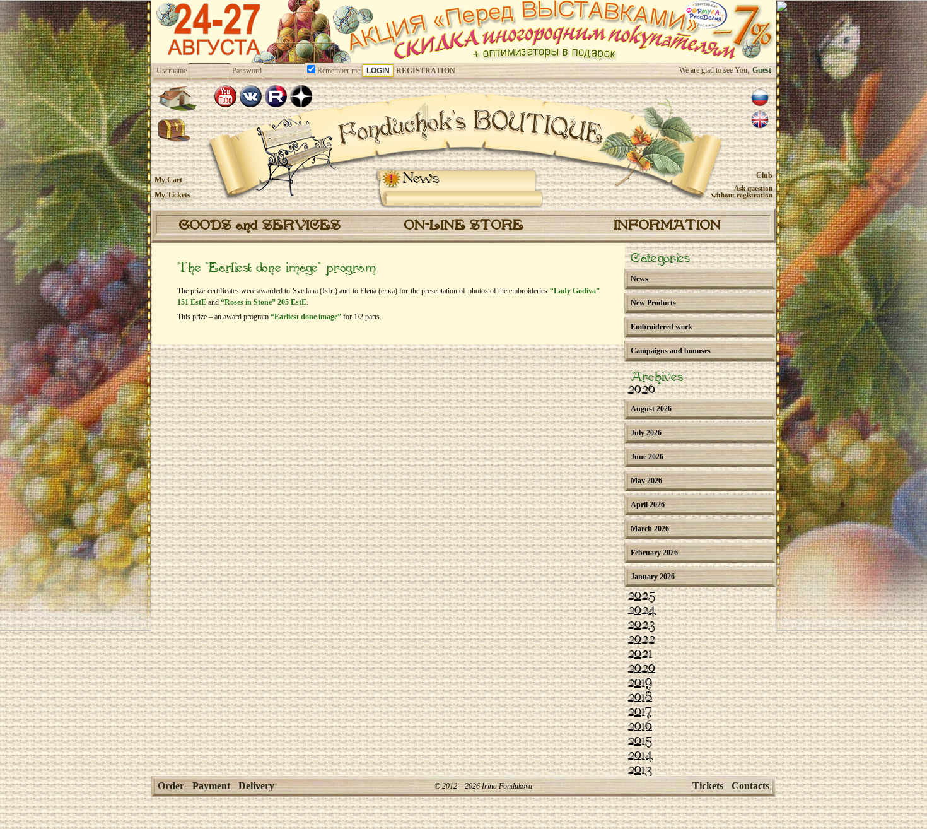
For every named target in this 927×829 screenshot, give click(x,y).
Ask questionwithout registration (741, 191)
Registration (425, 70)
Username (171, 70)
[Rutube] (276, 96)
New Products (653, 302)
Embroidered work (661, 326)
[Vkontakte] (251, 96)
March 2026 (650, 528)
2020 (641, 668)
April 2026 (648, 504)
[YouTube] (225, 96)
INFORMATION (667, 226)
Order (171, 785)
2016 (639, 726)
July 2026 (646, 432)
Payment (211, 785)
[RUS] (759, 97)
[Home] (177, 98)
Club (764, 175)
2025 (641, 596)
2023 (641, 625)
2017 (639, 712)
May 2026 (646, 480)
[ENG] (759, 119)
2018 (639, 697)
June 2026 (647, 456)
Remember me (337, 70)
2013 (639, 770)
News (421, 179)
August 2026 (651, 408)
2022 (641, 639)
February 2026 (654, 552)
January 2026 (653, 576)
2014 (640, 755)
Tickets (707, 785)
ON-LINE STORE (463, 226)
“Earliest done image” (306, 316)
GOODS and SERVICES (260, 226)
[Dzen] (301, 96)
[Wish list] (174, 130)
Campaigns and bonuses (671, 350)
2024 (641, 610)
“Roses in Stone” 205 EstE (263, 302)
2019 (639, 683)
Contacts (750, 785)
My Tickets (172, 195)
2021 (639, 654)
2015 (639, 741)
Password (247, 70)
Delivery (256, 785)
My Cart (168, 179)
